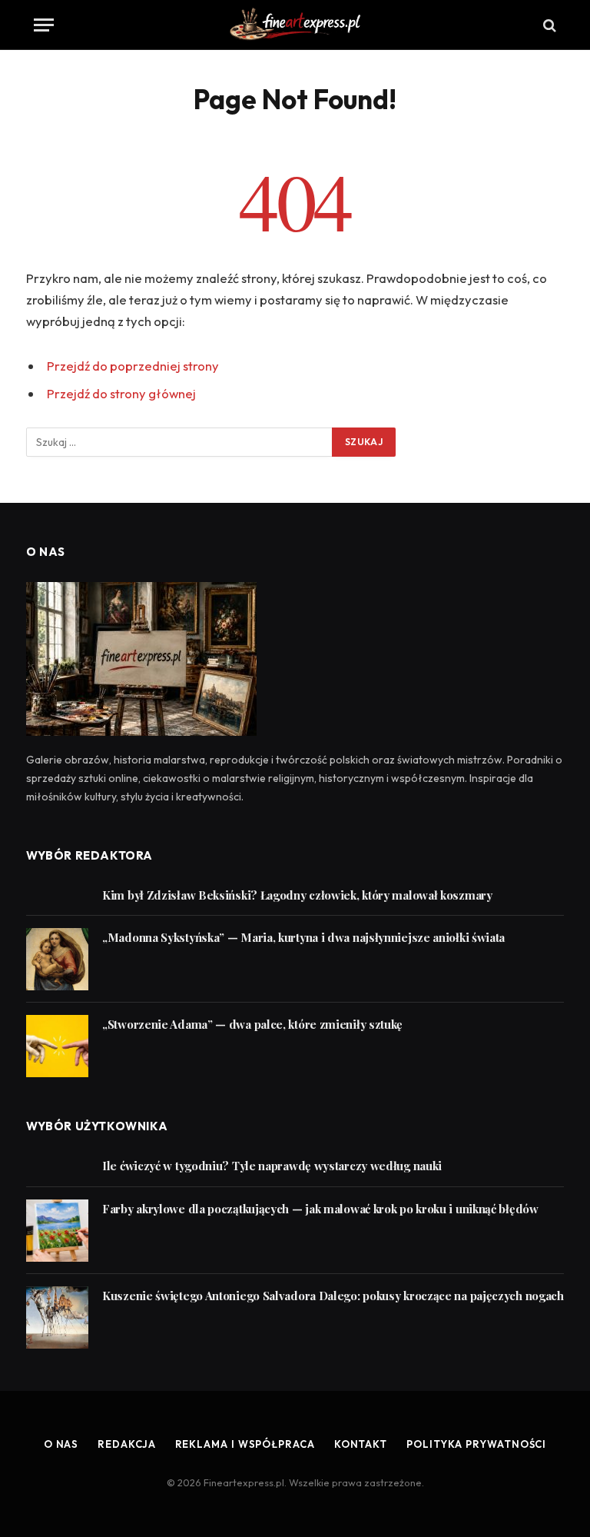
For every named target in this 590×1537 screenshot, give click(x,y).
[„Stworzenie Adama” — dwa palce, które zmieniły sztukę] (57, 1046)
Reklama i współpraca (245, 1444)
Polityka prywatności (476, 1444)
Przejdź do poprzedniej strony (133, 366)
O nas (61, 1444)
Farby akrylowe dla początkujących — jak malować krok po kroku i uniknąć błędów (320, 1208)
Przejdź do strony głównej (121, 393)
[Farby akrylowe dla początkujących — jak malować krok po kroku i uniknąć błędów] (57, 1230)
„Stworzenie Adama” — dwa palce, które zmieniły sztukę (252, 1024)
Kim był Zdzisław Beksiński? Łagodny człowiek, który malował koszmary (297, 895)
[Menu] (44, 25)
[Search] (548, 25)
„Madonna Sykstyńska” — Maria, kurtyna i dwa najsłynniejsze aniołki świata (303, 937)
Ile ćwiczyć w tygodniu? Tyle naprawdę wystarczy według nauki (272, 1165)
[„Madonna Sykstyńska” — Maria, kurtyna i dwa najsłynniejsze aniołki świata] (57, 959)
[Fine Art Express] (295, 25)
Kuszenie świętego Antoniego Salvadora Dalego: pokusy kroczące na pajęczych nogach (333, 1295)
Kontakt (360, 1444)
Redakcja (126, 1444)
